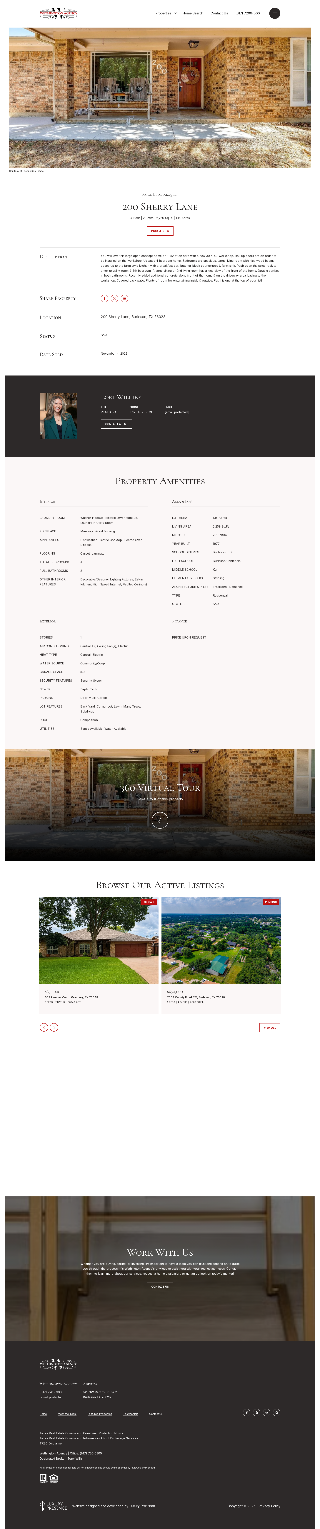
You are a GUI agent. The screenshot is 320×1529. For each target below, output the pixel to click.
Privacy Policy (269, 1506)
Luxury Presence (142, 1506)
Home (43, 1413)
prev (44, 1027)
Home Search (192, 13)
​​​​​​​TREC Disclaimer (51, 1443)
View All (270, 1027)
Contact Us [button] (160, 1286)
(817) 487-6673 (140, 412)
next (54, 1027)
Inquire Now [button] (160, 231)
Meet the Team (67, 1413)
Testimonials (130, 1413)
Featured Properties (100, 1413)
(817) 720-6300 (51, 1392)
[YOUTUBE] (266, 1412)
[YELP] (256, 1412)
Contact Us (156, 1413)
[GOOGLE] (276, 1412)
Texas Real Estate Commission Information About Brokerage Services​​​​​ (89, 1438)
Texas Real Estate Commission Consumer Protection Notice (81, 1433)
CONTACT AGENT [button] (116, 424)
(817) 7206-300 (247, 13)
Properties (163, 13)
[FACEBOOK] (246, 1412)
